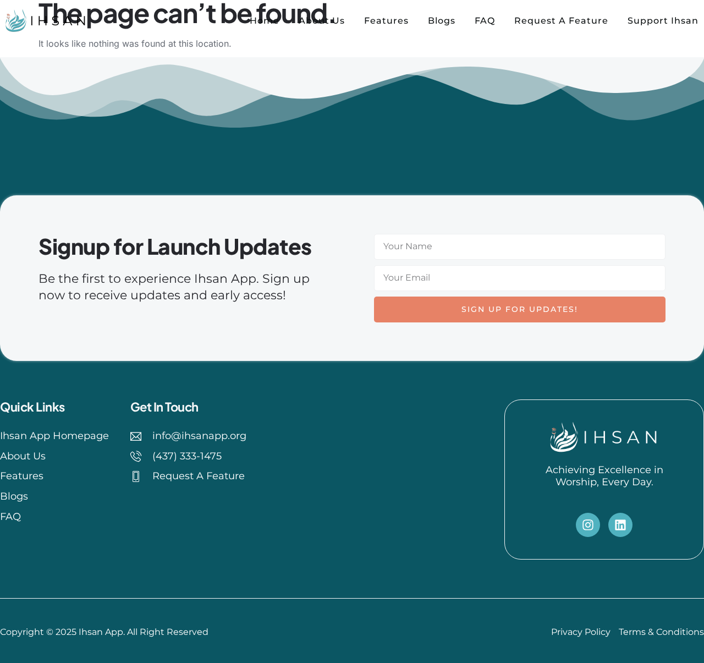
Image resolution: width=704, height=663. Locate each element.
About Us (322, 20)
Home (264, 20)
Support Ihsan (663, 20)
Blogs (441, 20)
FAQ (485, 20)
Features (386, 20)
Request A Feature (561, 20)
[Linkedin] (620, 525)
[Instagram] (588, 525)
